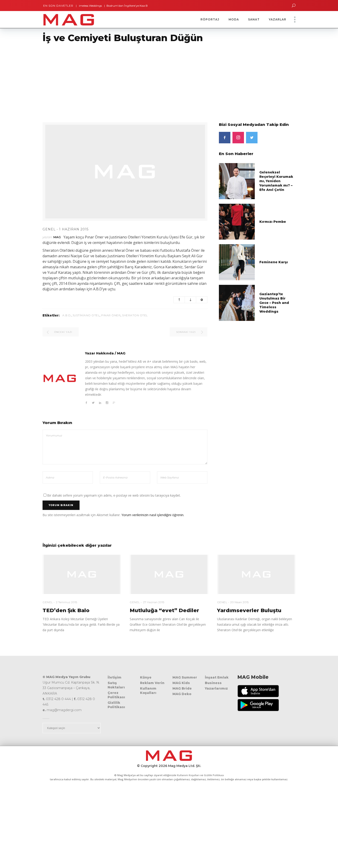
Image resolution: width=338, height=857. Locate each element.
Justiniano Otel (86, 315)
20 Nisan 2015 (239, 602)
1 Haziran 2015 (74, 229)
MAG (57, 237)
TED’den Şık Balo (66, 610)
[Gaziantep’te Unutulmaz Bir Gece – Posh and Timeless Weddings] (237, 302)
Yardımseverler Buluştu (249, 610)
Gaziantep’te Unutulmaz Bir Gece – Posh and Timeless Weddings (274, 303)
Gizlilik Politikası (116, 705)
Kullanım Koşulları (148, 690)
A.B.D (66, 315)
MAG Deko (181, 694)
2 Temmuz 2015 (66, 602)
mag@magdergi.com (64, 710)
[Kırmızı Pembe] (237, 221)
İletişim (114, 677)
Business (213, 683)
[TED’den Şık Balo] (82, 574)
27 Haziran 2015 (153, 602)
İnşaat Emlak (217, 677)
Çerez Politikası (116, 695)
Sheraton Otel (135, 315)
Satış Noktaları (116, 685)
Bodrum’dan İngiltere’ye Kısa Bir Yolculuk (119, 5)
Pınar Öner (110, 315)
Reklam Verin (152, 683)
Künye (146, 677)
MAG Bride (182, 688)
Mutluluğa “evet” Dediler (164, 610)
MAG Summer (184, 677)
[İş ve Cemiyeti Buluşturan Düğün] (60, 378)
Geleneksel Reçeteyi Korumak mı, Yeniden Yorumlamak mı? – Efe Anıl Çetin (276, 181)
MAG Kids (181, 683)
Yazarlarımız (216, 688)
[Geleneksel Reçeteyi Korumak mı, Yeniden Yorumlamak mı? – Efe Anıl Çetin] (237, 181)
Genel (49, 229)
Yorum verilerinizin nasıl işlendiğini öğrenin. (152, 515)
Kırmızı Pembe (272, 222)
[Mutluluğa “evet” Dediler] (169, 574)
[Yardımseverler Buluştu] (256, 574)
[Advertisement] (138, 80)
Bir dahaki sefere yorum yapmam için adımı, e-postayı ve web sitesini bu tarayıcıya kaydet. (114, 495)
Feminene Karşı (273, 262)
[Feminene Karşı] (237, 262)
